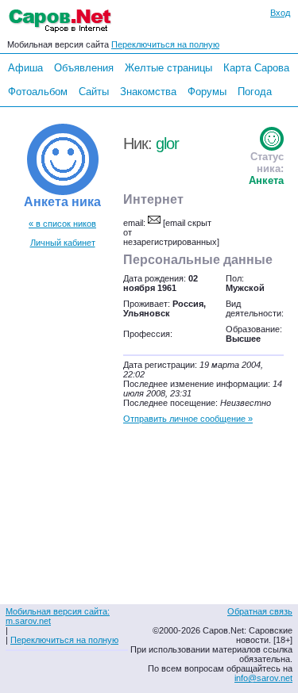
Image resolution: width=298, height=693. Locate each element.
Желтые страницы (168, 68)
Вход (280, 12)
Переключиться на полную (165, 44)
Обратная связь (259, 611)
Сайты (94, 92)
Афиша (25, 68)
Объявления (84, 68)
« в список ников (62, 223)
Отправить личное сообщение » (188, 418)
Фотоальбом (38, 92)
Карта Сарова (256, 68)
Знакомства (148, 92)
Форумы (207, 92)
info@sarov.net (263, 678)
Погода (255, 92)
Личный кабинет (62, 242)
